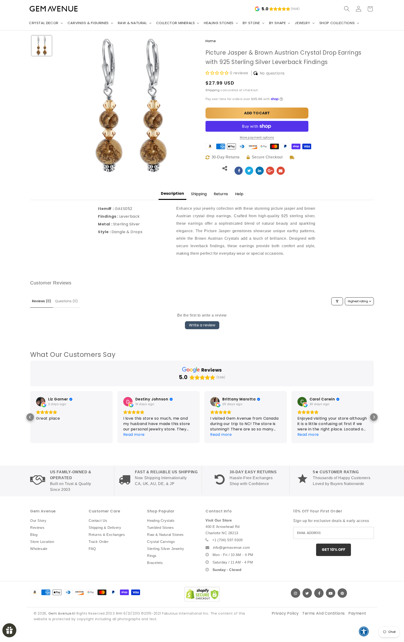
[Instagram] (295, 593)
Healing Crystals (161, 521)
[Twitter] (307, 593)
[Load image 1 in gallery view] (41, 45)
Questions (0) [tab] (66, 301)
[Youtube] (330, 593)
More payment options (257, 137)
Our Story (38, 521)
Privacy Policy (285, 613)
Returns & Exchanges (107, 535)
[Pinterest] (342, 593)
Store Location (42, 542)
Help (239, 194)
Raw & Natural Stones (165, 535)
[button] (45, 23)
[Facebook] (319, 593)
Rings (152, 556)
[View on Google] (40, 401)
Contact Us (98, 521)
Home (211, 41)
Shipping (213, 90)
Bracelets (155, 563)
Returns (221, 194)
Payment (357, 613)
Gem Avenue (60, 613)
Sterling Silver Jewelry (165, 549)
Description (172, 193)
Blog (33, 535)
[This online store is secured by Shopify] (202, 594)
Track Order (99, 542)
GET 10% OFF (333, 549)
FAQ (92, 549)
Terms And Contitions (323, 613)
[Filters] (337, 301)
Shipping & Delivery (105, 528)
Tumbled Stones (160, 528)
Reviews (37, 528)
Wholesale (38, 549)
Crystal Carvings (161, 542)
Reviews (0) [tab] (41, 301)
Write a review (202, 325)
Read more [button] (134, 434)
